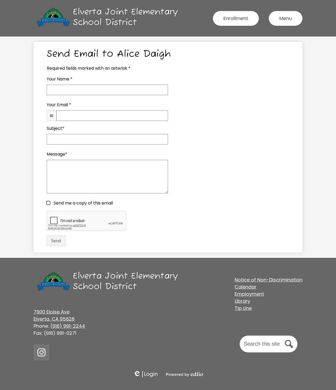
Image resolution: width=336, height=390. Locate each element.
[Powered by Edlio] (184, 374)
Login (145, 374)
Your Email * (59, 105)
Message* (57, 154)
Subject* (55, 128)
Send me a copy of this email (82, 203)
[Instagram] (41, 352)
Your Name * (59, 79)
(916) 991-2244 (67, 326)
